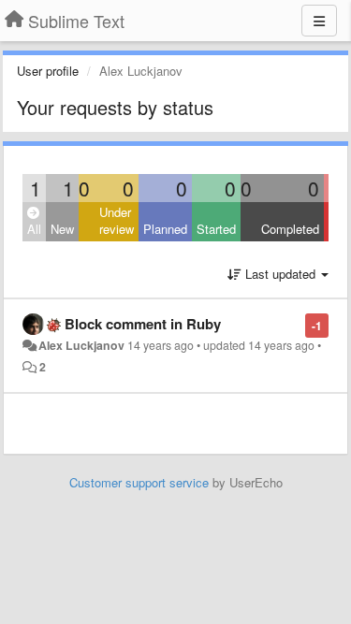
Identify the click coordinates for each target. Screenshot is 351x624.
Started (216, 229)
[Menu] (319, 20)
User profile (48, 71)
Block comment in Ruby (143, 323)
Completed (290, 229)
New (62, 229)
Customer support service (139, 482)
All (34, 229)
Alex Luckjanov (81, 345)
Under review (116, 221)
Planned (165, 229)
